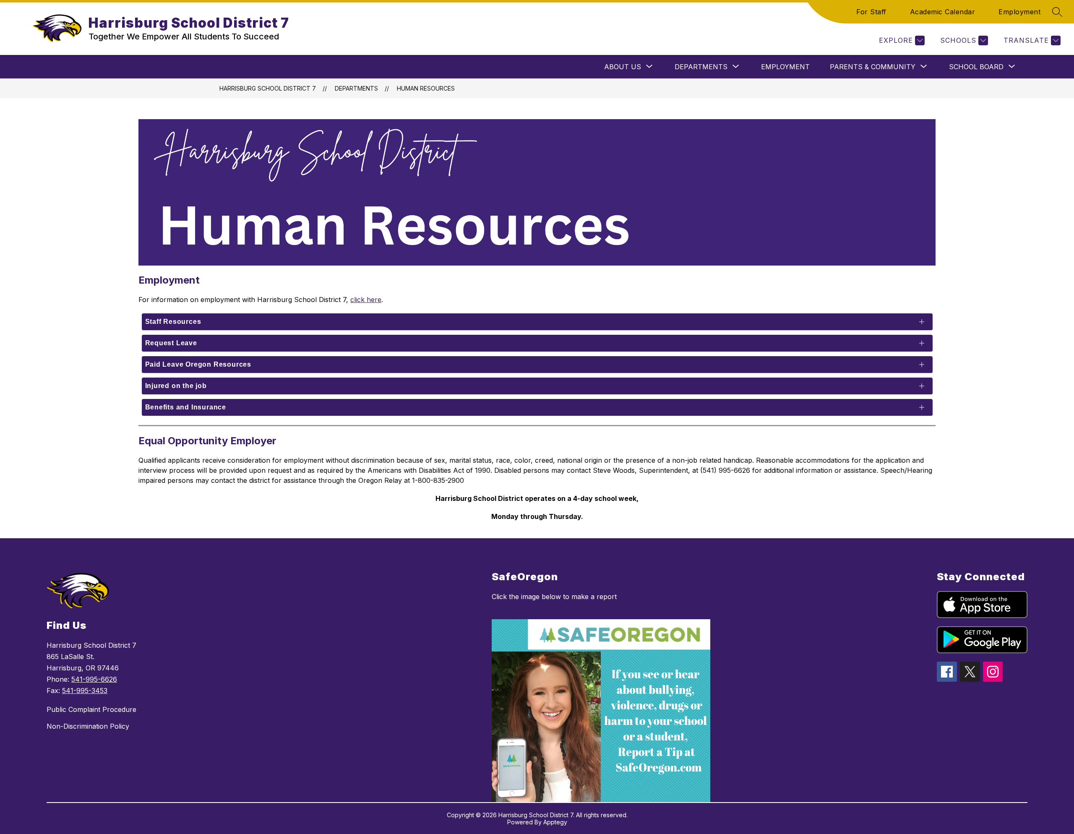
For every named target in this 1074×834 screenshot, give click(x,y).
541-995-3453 (84, 690)
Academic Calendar (942, 12)
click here (365, 299)
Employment (1019, 12)
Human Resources (426, 88)
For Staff (871, 12)
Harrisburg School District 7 (267, 88)
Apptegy (555, 822)
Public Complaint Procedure (91, 709)
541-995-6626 (94, 679)
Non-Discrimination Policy (88, 726)
